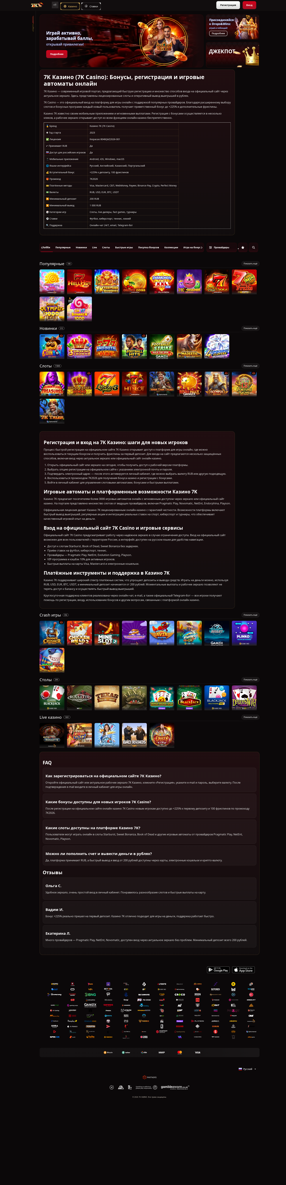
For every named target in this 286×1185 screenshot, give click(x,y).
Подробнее (56, 54)
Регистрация (228, 5)
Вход (249, 5)
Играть (52, 292)
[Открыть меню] (55, 5)
